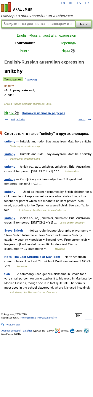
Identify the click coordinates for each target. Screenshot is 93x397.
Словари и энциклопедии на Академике (37, 16)
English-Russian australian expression (46, 35)
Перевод (30, 79)
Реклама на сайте (47, 317)
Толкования (25, 43)
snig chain (18, 119)
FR (87, 3)
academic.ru (16, 7)
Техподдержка (28, 317)
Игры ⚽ (68, 50)
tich (7, 274)
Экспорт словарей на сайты (16, 330)
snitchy (9, 141)
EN (63, 3)
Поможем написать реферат (43, 113)
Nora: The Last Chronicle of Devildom (32, 256)
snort (82, 119)
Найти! (83, 24)
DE (71, 3)
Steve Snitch (13, 230)
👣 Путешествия (10, 324)
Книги (24, 50)
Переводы (68, 43)
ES (79, 3)
